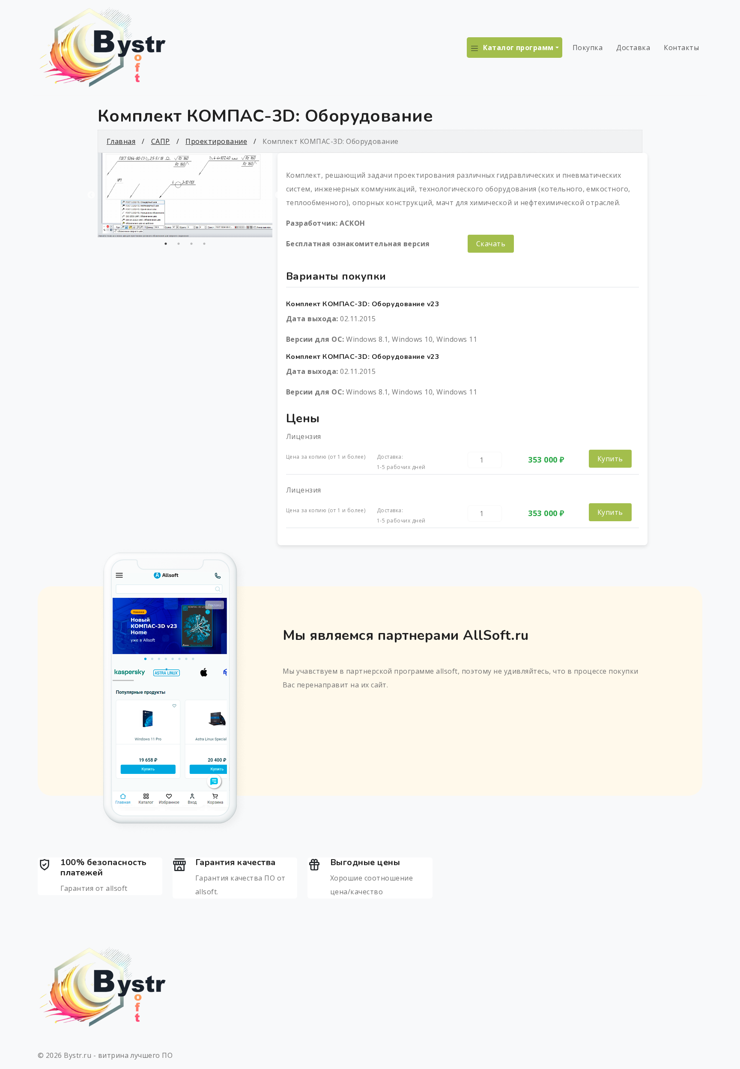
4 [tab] (204, 243)
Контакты (681, 47)
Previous (91, 195)
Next (279, 195)
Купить (610, 458)
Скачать (490, 243)
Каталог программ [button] (518, 47)
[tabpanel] (185, 195)
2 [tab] (178, 243)
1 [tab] (165, 243)
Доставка (633, 47)
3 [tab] (191, 243)
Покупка (588, 47)
